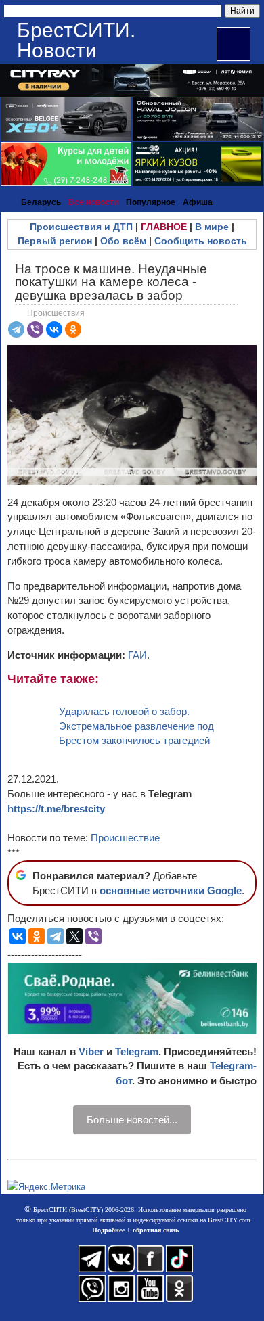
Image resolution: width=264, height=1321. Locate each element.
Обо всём (123, 240)
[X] (74, 936)
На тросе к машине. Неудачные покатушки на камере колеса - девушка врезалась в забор (111, 282)
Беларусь (41, 202)
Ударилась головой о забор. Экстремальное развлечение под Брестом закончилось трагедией (136, 726)
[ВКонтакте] (54, 329)
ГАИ (137, 655)
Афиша (198, 202)
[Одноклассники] (73, 329)
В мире (212, 226)
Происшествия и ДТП (81, 226)
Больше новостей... (132, 1120)
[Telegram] (16, 329)
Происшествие (125, 837)
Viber (91, 1051)
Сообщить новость (200, 240)
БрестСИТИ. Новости (76, 40)
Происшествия (56, 313)
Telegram (136, 1051)
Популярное (150, 202)
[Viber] (35, 329)
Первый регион (55, 240)
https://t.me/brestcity (56, 808)
